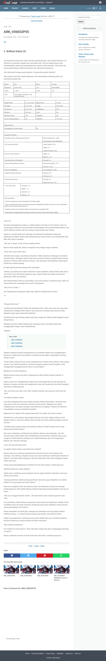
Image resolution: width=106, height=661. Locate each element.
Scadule (25, 8)
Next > (43, 546)
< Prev (30, 546)
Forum (43, 8)
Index (37, 546)
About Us (78, 653)
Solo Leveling (83, 44)
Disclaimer (60, 653)
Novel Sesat (56, 658)
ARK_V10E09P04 (16, 340)
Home (6, 8)
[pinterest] (45, 555)
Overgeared (82, 34)
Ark (5, 42)
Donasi (52, 8)
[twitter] (28, 555)
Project (15, 8)
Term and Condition (37, 653)
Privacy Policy (50, 653)
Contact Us (69, 653)
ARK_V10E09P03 (16, 343)
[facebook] (100, 2)
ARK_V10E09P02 (16, 346)
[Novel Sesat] (12, 2)
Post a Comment (23, 37)
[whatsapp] (61, 555)
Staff (34, 8)
